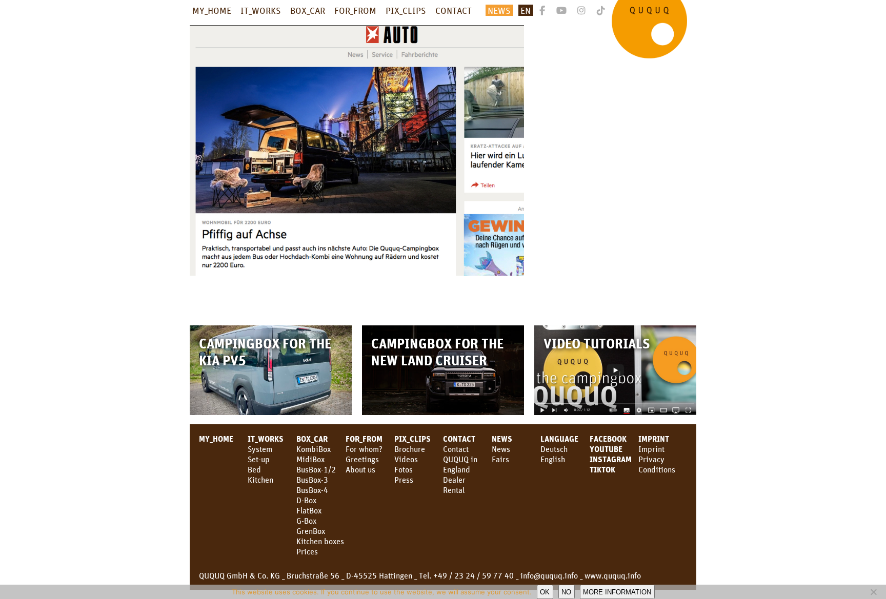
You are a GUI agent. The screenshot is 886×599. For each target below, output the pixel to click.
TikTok (602, 469)
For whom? (364, 449)
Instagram (611, 459)
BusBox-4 (312, 490)
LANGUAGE (559, 438)
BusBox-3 (312, 479)
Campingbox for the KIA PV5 (265, 351)
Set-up (259, 459)
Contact (456, 449)
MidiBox (310, 459)
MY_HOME (211, 10)
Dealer (454, 479)
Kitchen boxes (320, 541)
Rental (454, 490)
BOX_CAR (307, 10)
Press (403, 479)
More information (617, 592)
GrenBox (310, 531)
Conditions (656, 469)
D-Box (306, 500)
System (260, 449)
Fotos (403, 469)
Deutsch (554, 449)
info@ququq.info (549, 575)
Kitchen (260, 479)
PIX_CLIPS (406, 10)
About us (360, 469)
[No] (873, 592)
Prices (307, 551)
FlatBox (308, 510)
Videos (406, 459)
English (552, 459)
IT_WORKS (260, 10)
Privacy (651, 459)
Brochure (409, 449)
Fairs (500, 459)
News (502, 438)
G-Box (306, 520)
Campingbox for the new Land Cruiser (437, 351)
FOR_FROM (355, 10)
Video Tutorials (596, 343)
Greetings (362, 459)
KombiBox (313, 449)
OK (545, 592)
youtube (606, 449)
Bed (254, 469)
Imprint (653, 438)
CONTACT (453, 10)
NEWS (499, 10)
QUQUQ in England (460, 464)
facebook (608, 438)
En (525, 10)
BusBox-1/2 (316, 469)
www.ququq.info (613, 575)
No (566, 592)
